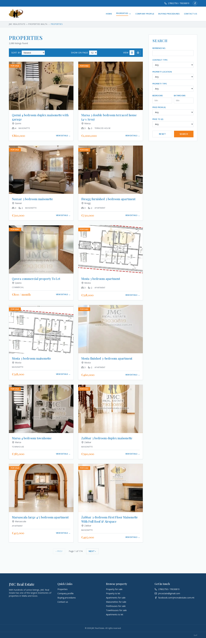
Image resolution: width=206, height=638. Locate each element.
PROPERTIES (122, 13)
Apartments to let (114, 614)
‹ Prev (59, 551)
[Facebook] (195, 3)
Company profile (65, 593)
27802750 (163, 589)
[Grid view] (132, 52)
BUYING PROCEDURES (169, 13)
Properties (62, 589)
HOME (109, 13)
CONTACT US (190, 13)
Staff (195, 635)
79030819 (174, 589)
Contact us (62, 601)
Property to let (113, 593)
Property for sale (114, 589)
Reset (162, 134)
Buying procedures (66, 597)
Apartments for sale (115, 597)
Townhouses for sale (116, 610)
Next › (92, 551)
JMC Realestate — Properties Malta (28, 24)
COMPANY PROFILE (144, 13)
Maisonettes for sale (116, 601)
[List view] (138, 52)
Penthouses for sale (116, 606)
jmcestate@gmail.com (169, 593)
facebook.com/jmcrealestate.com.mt (176, 597)
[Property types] (130, 14)
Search (184, 134)
